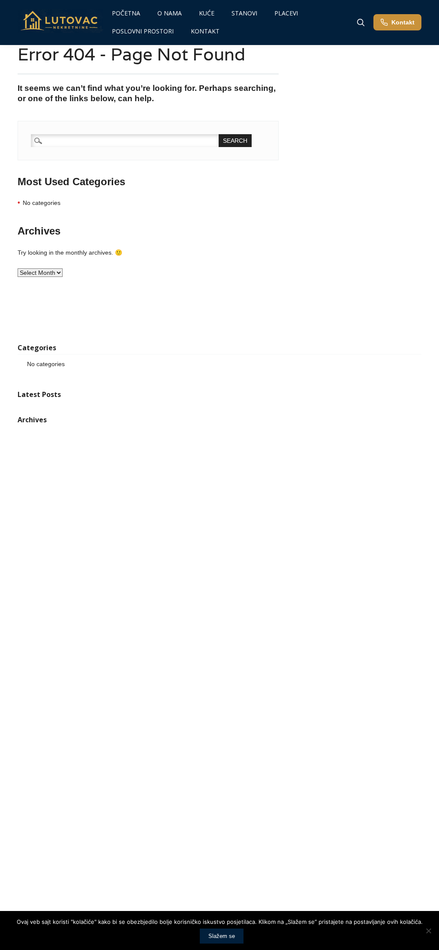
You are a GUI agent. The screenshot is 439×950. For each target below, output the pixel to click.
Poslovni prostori (143, 31)
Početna (126, 13)
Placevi (286, 13)
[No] (428, 930)
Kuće (206, 13)
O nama (169, 13)
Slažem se (221, 936)
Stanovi (244, 13)
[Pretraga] (360, 22)
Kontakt (205, 31)
